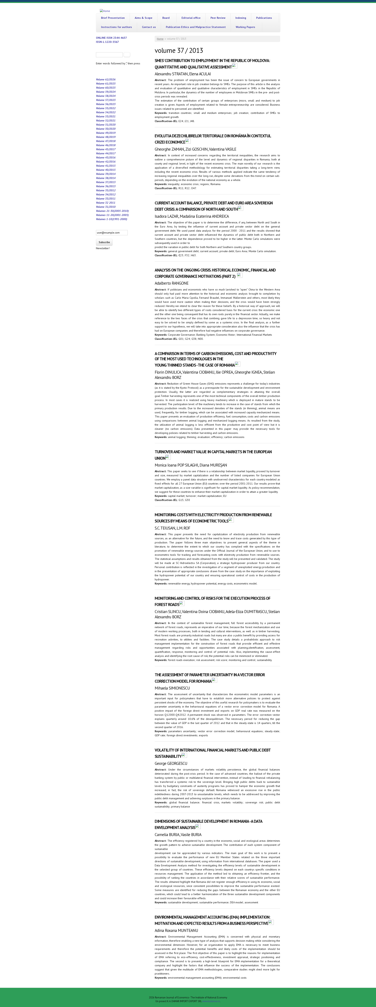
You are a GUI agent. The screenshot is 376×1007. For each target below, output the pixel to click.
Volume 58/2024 (106, 96)
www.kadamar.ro (211, 1001)
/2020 (112, 124)
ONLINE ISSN (104, 38)
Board (166, 18)
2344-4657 (120, 38)
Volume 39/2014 (106, 174)
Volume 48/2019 (106, 137)
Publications (264, 18)
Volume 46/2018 (106, 145)
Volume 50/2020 (106, 128)
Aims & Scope (143, 18)
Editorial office (191, 18)
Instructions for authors (116, 27)
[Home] (105, 11)
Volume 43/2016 (106, 157)
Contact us (149, 27)
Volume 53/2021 (106, 116)
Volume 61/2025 (106, 83)
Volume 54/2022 (106, 112)
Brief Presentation (113, 18)
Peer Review (218, 18)
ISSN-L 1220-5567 (107, 42)
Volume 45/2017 (106, 149)
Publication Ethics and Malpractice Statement (196, 27)
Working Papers (245, 27)
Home (160, 38)
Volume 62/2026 (106, 79)
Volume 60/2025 (106, 87)
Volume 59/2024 (106, 92)
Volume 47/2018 (106, 141)
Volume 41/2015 (106, 165)
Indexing (240, 18)
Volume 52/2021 (106, 120)
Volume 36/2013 (106, 186)
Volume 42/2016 (106, 161)
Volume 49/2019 (106, 133)
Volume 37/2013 (106, 182)
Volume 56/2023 (106, 104)
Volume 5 (101, 124)
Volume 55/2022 (106, 108)
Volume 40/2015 (106, 170)
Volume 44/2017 (106, 153)
